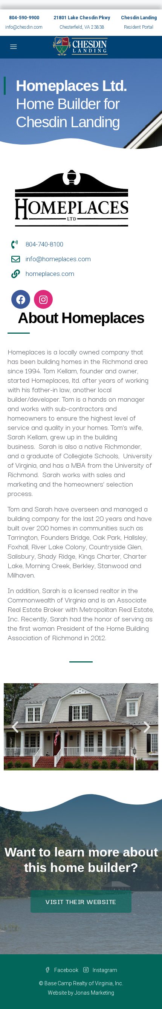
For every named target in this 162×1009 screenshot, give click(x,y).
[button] (15, 727)
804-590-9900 (24, 17)
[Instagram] (43, 299)
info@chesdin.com (24, 27)
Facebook (65, 970)
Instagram (104, 970)
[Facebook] (20, 299)
